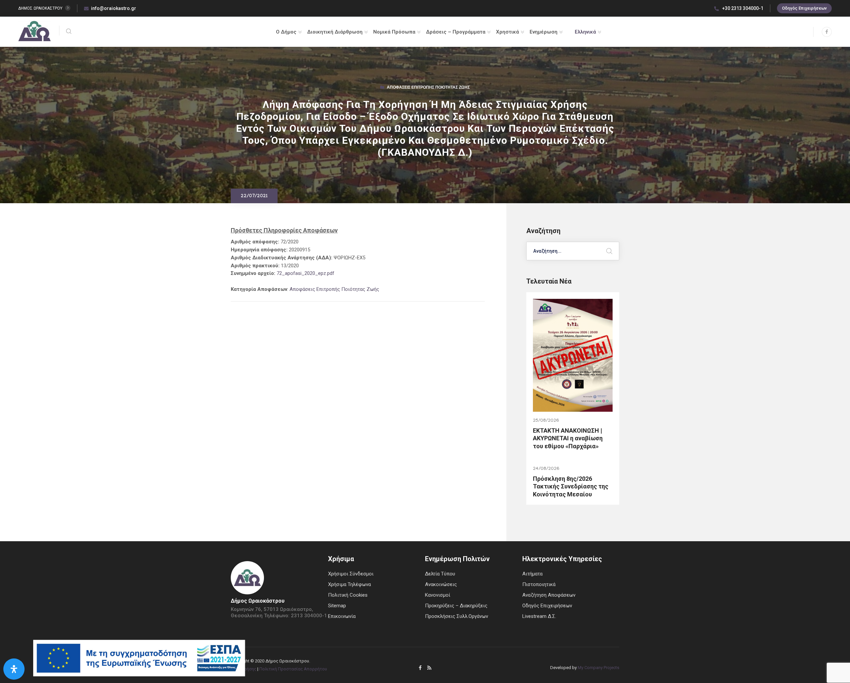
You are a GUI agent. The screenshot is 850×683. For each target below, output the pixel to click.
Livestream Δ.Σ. (539, 616)
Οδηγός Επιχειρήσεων (804, 8)
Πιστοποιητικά (538, 584)
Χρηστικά (507, 32)
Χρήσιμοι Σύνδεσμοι (351, 574)
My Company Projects (598, 667)
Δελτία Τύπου (440, 574)
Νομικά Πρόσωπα (394, 32)
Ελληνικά (585, 32)
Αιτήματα (532, 574)
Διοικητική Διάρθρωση (335, 32)
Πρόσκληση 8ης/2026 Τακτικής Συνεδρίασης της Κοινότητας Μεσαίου (570, 486)
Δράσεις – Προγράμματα (455, 32)
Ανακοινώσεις (441, 584)
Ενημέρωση (543, 32)
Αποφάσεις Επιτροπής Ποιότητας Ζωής (428, 88)
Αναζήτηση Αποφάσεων (548, 595)
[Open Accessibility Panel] (14, 669)
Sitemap (337, 606)
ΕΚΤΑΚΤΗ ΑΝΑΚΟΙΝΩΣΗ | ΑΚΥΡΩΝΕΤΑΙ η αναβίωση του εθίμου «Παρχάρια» (568, 438)
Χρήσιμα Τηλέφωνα (349, 584)
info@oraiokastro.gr (113, 8)
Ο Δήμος (286, 32)
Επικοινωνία (342, 616)
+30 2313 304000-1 (742, 8)
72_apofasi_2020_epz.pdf (305, 273)
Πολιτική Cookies (348, 595)
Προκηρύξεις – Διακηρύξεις (456, 606)
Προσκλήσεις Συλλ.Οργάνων (456, 616)
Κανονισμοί (437, 595)
